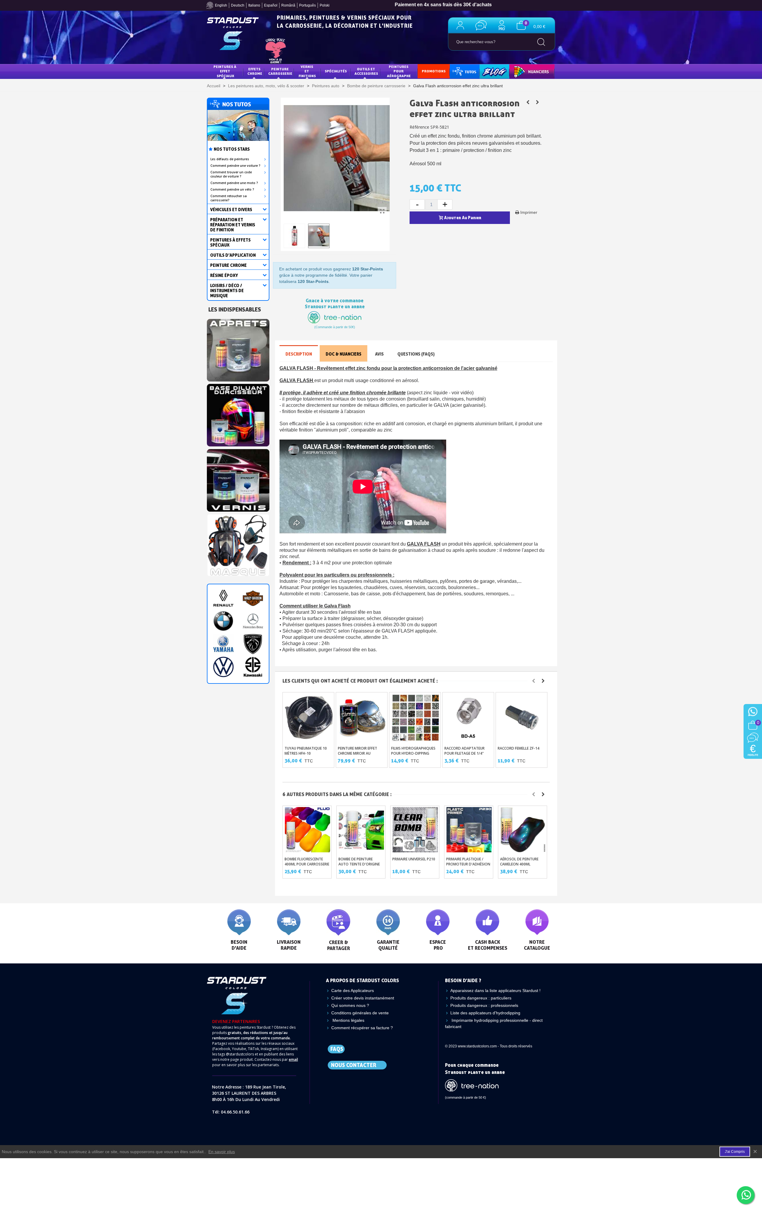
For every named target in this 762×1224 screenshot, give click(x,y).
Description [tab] (298, 353)
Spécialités (336, 71)
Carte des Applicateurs (352, 990)
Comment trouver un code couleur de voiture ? (231, 174)
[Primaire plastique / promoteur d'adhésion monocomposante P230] (469, 830)
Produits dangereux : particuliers (480, 998)
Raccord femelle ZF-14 (518, 748)
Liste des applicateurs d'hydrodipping (485, 1012)
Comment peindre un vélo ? (232, 189)
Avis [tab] (379, 353)
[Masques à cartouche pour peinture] (238, 543)
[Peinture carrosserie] (238, 413)
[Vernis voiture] (238, 478)
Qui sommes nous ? (350, 1005)
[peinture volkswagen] (223, 667)
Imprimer (528, 212)
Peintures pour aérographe (399, 71)
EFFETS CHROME (254, 71)
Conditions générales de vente (360, 1012)
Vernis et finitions (307, 71)
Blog (488, 71)
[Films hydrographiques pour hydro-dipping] (415, 717)
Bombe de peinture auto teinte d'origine (359, 862)
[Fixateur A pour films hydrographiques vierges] (527, 102)
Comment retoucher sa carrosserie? (228, 198)
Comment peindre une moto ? (234, 183)
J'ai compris (735, 1152)
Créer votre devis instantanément (362, 998)
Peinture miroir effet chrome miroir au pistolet (357, 753)
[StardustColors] (233, 33)
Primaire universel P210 (413, 859)
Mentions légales (347, 1020)
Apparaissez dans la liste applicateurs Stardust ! (495, 990)
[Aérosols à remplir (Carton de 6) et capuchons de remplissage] (537, 102)
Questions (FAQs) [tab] (416, 353)
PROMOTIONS (434, 71)
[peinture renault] (223, 598)
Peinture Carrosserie (280, 71)
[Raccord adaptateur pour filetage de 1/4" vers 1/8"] (469, 717)
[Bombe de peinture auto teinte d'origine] (361, 830)
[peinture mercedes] (253, 621)
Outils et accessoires (366, 71)
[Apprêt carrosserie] (238, 348)
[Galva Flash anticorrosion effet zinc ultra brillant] (382, 211)
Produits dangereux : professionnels (484, 1005)
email (293, 1059)
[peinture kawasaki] (253, 667)
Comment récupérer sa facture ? (362, 1027)
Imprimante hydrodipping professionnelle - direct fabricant (494, 1023)
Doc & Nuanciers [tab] (343, 353)
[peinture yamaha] (223, 644)
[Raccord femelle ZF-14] (522, 717)
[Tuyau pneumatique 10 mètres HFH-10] (309, 717)
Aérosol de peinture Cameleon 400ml (519, 862)
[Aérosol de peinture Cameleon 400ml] (523, 830)
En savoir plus (221, 1151)
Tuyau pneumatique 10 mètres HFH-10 (306, 751)
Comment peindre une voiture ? (235, 165)
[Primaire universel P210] (415, 830)
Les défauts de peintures (229, 159)
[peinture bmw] (223, 621)
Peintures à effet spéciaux (225, 71)
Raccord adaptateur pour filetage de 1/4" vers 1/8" (464, 753)
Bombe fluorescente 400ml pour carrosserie (307, 862)
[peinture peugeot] (253, 644)
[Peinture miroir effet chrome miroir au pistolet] (362, 717)
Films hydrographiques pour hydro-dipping (413, 751)
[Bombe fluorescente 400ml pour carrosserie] (307, 830)
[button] (533, 680)
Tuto (465, 71)
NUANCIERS (523, 71)
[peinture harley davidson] (253, 598)
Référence (419, 127)
